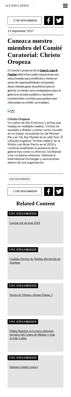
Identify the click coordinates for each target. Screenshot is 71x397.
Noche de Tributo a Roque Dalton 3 (30, 295)
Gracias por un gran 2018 (24, 223)
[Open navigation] (65, 5)
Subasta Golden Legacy (23, 367)
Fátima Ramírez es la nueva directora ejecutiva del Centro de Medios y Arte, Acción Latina (32, 334)
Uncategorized (19, 179)
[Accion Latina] (17, 5)
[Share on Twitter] (59, 20)
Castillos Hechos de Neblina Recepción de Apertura (34, 260)
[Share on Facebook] (48, 20)
